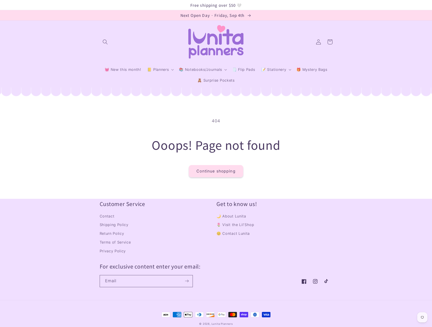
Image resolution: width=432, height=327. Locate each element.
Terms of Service (115, 242)
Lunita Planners (222, 323)
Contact (107, 216)
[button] (105, 42)
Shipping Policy (114, 224)
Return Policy (112, 233)
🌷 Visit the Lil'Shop (235, 224)
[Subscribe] (187, 281)
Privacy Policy (113, 251)
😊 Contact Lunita (233, 233)
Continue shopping (216, 171)
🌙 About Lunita (231, 216)
